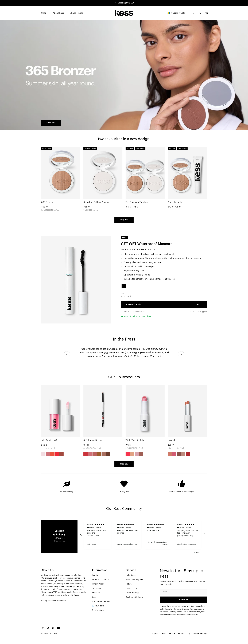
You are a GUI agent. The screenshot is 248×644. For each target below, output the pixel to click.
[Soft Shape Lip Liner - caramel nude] (99, 454)
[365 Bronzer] (60, 173)
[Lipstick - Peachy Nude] (170, 454)
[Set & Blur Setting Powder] (102, 173)
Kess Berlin (53, 633)
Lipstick (171, 440)
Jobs (94, 597)
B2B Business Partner (101, 601)
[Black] (123, 286)
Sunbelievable (175, 202)
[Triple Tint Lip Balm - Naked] (141, 454)
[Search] (194, 13)
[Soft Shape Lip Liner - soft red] (85, 454)
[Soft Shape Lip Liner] (102, 411)
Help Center (131, 575)
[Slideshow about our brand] (124, 75)
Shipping (203, 311)
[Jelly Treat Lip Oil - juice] (52, 454)
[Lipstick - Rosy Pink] (174, 454)
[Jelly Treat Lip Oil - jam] (48, 454)
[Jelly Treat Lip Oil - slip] (43, 454)
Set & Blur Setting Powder (96, 202)
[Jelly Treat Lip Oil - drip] (57, 454)
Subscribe (183, 600)
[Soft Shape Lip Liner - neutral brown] (104, 454)
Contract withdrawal (134, 597)
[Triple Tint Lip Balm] (145, 411)
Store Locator (131, 588)
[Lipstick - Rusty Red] (188, 454)
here (196, 614)
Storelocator (97, 588)
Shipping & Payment (134, 580)
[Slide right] (181, 354)
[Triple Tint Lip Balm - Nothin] (132, 454)
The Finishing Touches (137, 202)
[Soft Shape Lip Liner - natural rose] (90, 454)
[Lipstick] (187, 411)
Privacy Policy (98, 584)
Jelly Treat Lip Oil (49, 440)
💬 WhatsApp (98, 610)
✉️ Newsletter (98, 606)
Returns (129, 584)
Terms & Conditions (100, 580)
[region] (143, 534)
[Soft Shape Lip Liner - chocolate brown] (108, 454)
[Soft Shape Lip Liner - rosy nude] (94, 454)
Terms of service (168, 633)
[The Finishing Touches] (145, 173)
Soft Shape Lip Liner (93, 440)
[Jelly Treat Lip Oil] (60, 411)
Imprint (95, 575)
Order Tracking (132, 593)
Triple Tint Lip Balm (135, 440)
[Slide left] (67, 354)
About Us (96, 593)
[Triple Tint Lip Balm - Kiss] (128, 454)
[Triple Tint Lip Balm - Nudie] (137, 454)
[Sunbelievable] (187, 173)
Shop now (124, 220)
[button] (81, 534)
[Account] (200, 13)
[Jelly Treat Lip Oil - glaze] (61, 454)
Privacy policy (184, 633)
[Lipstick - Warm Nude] (183, 454)
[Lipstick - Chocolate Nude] (179, 454)
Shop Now (51, 123)
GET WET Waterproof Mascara (147, 244)
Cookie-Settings (200, 633)
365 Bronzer (47, 202)
